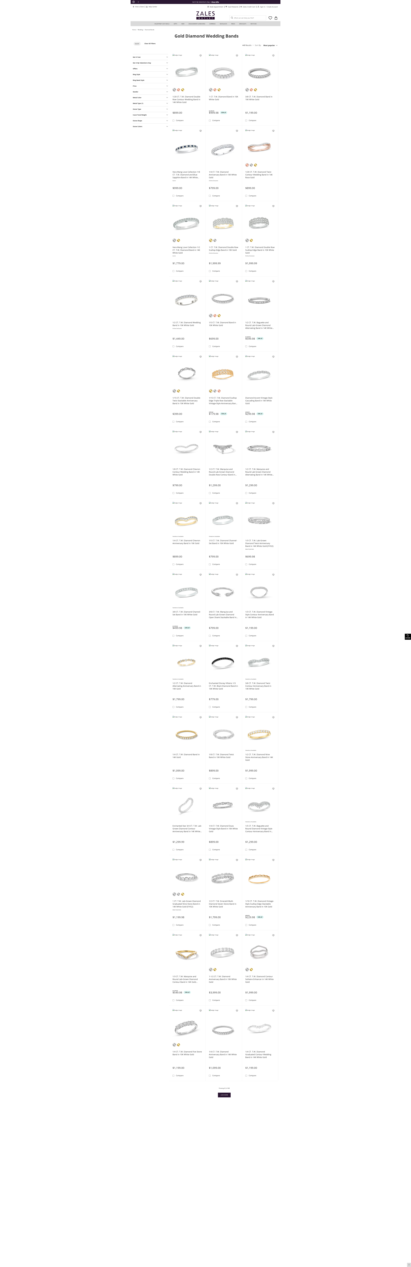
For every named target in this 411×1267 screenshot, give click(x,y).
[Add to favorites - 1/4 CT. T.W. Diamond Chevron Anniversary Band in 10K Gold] (200, 503)
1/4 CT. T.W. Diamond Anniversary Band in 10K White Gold (223, 175)
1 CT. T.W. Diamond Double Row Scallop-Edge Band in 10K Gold (223, 248)
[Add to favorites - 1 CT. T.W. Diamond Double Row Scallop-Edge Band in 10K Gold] (236, 206)
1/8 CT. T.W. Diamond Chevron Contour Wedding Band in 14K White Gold (186, 472)
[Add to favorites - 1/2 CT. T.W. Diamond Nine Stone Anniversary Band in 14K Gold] (273, 717)
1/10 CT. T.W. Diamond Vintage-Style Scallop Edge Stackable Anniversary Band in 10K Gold (259, 904)
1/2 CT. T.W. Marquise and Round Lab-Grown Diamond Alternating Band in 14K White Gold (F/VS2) (258, 472)
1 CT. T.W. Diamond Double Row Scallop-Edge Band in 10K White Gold (260, 250)
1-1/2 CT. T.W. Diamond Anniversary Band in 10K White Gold (223, 979)
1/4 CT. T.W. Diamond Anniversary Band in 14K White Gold (223, 1054)
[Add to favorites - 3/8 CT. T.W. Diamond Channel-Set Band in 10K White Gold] (200, 574)
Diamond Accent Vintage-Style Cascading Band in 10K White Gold (258, 401)
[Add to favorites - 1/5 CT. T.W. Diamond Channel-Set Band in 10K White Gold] (236, 503)
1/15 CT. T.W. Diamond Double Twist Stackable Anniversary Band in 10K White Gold (186, 401)
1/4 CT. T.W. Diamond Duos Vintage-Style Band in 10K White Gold (223, 829)
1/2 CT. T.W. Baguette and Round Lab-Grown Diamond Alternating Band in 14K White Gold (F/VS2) (258, 325)
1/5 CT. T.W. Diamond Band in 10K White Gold (222, 324)
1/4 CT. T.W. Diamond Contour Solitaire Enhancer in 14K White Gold (259, 979)
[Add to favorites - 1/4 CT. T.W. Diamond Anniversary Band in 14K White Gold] (236, 1010)
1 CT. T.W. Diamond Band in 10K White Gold (223, 98)
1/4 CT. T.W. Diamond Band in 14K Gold (186, 756)
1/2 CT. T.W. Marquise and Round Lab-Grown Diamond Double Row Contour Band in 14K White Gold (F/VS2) (222, 472)
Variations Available (178, 536)
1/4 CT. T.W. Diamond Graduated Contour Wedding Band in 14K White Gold (258, 1054)
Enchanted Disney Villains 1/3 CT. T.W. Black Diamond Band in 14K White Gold (223, 686)
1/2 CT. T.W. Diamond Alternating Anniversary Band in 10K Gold (187, 686)
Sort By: (258, 45)
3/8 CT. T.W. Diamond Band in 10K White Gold (258, 98)
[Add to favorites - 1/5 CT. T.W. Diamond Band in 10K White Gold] (236, 281)
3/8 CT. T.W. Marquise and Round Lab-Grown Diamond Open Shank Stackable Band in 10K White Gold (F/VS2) (222, 614)
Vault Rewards (233, 7)
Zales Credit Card (249, 7)
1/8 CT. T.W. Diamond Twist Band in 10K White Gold (221, 756)
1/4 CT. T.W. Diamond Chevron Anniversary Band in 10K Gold (186, 542)
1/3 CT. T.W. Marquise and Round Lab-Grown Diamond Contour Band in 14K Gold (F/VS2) (185, 979)
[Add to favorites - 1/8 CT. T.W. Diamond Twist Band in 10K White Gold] (236, 717)
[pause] (133, 2)
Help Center (153, 7)
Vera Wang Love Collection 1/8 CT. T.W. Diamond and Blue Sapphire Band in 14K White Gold (186, 175)
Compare (179, 120)
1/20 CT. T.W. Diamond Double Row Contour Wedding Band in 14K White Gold (186, 99)
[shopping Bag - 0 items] (276, 18)
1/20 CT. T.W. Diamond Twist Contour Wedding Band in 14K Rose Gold (259, 175)
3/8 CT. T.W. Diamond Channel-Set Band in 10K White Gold (187, 613)
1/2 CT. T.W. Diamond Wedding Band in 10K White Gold (187, 324)
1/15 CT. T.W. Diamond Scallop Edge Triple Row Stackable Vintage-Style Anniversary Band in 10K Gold (223, 401)
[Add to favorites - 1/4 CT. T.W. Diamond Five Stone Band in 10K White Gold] (200, 1010)
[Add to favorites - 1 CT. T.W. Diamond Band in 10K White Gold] (236, 55)
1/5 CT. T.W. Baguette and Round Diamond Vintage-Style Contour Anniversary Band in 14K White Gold (258, 829)
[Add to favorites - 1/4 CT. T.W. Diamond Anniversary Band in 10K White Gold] (236, 130)
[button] (138, 2)
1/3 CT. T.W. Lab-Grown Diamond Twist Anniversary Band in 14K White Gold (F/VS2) (259, 543)
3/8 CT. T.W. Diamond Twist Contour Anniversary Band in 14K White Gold (258, 686)
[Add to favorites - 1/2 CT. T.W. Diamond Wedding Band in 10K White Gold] (200, 281)
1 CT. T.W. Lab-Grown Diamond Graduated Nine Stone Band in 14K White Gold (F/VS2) (187, 904)
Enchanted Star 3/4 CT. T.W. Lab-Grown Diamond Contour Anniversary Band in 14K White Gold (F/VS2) (187, 829)
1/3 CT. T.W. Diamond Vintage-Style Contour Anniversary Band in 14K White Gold (259, 614)
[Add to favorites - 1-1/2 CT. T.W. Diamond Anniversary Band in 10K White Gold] (236, 935)
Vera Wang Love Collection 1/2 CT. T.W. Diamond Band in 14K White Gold (186, 250)
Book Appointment (216, 7)
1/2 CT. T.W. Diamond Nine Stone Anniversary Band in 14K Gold (259, 757)
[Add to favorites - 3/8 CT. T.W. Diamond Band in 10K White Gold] (273, 55)
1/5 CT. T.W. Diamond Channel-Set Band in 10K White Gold (223, 542)
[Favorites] (270, 18)
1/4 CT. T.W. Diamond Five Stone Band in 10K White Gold (187, 1053)
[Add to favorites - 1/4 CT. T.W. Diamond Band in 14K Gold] (200, 717)
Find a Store (139, 7)
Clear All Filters (150, 43)
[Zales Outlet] (205, 15)
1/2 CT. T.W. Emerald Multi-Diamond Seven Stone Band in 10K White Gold (222, 904)
